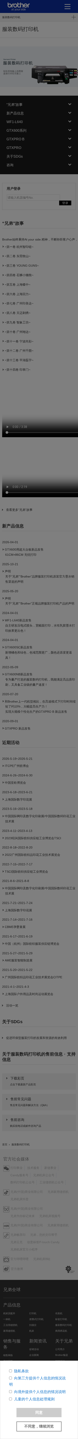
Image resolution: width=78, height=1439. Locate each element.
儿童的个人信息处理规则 (34, 1399)
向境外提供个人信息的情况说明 (40, 1392)
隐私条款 (21, 1371)
